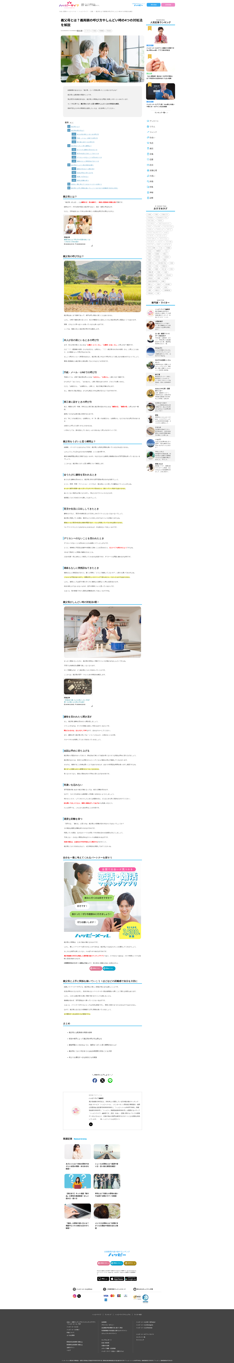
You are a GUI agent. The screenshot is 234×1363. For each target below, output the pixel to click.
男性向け (151, 278)
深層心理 (153, 170)
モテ (159, 244)
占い (167, 251)
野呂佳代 (151, 293)
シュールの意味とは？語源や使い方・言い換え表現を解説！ (106, 1165)
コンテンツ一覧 (140, 1337)
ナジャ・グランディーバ (155, 232)
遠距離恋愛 (167, 290)
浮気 (172, 269)
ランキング (167, 244)
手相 (157, 266)
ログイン (130, 1263)
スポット (151, 229)
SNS (157, 214)
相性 (159, 278)
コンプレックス (168, 226)
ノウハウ (88, 30)
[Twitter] (102, 1080)
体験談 (168, 247)
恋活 (151, 165)
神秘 (151, 192)
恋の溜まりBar (162, 263)
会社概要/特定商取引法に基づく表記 (111, 1328)
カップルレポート (106, 1340)
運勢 (150, 290)
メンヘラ (151, 244)
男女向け (109, 30)
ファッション (164, 238)
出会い (150, 45)
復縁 (165, 260)
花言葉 (150, 287)
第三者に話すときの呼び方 (84, 141)
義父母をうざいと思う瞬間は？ (80, 145)
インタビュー (152, 223)
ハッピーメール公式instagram (144, 1325)
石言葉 (166, 278)
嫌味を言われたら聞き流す (84, 168)
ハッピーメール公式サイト (111, 1119)
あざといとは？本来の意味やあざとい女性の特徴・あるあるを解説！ (77, 1166)
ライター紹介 (138, 1314)
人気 (161, 247)
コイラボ (158, 226)
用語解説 (102, 30)
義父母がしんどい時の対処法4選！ (81, 164)
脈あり (159, 284)
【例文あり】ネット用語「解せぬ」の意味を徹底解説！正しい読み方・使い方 (77, 1196)
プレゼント (151, 241)
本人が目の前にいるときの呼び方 (86, 134)
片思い (152, 176)
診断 (149, 73)
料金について (70, 1332)
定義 (91, 11)
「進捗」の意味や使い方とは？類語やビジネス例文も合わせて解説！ (77, 1226)
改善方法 (165, 266)
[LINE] (110, 1080)
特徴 (151, 181)
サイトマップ (140, 1340)
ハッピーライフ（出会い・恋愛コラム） (112, 1351)
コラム (152, 127)
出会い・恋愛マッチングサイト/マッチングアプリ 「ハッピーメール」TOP (81, 1323)
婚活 (151, 148)
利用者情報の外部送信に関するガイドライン (114, 1330)
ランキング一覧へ (160, 112)
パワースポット (152, 238)
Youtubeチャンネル (162, 217)
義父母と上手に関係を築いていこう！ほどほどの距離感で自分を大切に (93, 188)
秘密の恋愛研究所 (153, 281)
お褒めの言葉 (105, 1345)
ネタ (166, 232)
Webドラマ (165, 214)
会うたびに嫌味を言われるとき (85, 149)
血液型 (158, 287)
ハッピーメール (161, 235)
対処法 (94, 30)
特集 (151, 187)
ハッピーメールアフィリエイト (145, 1334)
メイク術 (169, 241)
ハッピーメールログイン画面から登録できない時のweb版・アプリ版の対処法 (160, 49)
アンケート (154, 121)
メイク (160, 241)
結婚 (163, 281)
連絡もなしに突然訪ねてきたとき (86, 161)
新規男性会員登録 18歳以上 (75, 1344)
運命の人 (158, 290)
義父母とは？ (74, 126)
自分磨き (168, 284)
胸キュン (151, 284)
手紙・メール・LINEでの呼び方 (85, 138)
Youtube (151, 217)
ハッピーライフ (83, 11)
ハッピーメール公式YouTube (144, 1328)
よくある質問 (70, 1335)
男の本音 (160, 275)
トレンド (153, 132)
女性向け (167, 257)
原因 (150, 254)
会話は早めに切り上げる (83, 172)
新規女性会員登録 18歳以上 (75, 1342)
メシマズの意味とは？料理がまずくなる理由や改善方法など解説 (106, 1226)
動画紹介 (159, 251)
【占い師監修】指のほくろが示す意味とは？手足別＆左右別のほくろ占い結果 (160, 77)
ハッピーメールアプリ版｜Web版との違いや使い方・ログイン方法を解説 (160, 105)
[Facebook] (95, 1080)
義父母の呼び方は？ (76, 130)
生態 (166, 272)
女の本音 (158, 257)
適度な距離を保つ (81, 180)
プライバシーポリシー (107, 1325)
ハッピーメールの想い (73, 1329)
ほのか (160, 220)
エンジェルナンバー (165, 223)
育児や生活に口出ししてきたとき (86, 153)
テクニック (160, 229)
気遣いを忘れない (81, 176)
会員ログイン (70, 1347)
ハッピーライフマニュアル (122, 1314)
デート (169, 229)
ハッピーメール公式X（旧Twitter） (146, 1322)
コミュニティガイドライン (109, 1333)
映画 (157, 269)
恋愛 (151, 159)
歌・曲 (164, 269)
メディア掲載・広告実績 (108, 1348)
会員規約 (104, 1322)
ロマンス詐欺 (152, 247)
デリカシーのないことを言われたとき (87, 157)
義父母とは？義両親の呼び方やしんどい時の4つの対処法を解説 (114, 11)
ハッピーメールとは (72, 1327)
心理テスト (151, 263)
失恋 (151, 143)
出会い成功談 (105, 1343)
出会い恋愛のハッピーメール (67, 11)
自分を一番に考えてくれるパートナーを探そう (85, 184)
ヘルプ (69, 1350)
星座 (150, 269)
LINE (150, 214)
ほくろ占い (151, 220)
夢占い (165, 254)
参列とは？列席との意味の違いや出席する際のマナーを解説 (106, 1195)
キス (150, 226)
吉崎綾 (157, 254)
